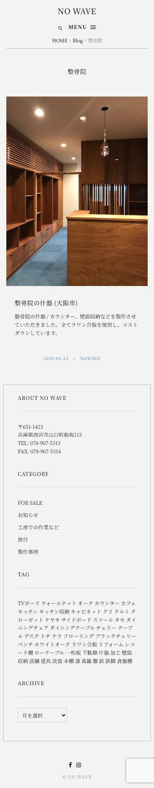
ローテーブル (49, 652)
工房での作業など (38, 527)
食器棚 (124, 661)
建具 (46, 661)
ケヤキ (52, 619)
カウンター (107, 603)
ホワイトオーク (52, 644)
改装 (57, 661)
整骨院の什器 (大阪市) (46, 302)
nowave (91, 358)
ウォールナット (59, 603)
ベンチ (25, 644)
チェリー (106, 627)
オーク (85, 603)
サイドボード (76, 619)
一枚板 (73, 652)
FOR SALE (30, 502)
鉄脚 (110, 661)
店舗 (34, 661)
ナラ (57, 636)
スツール (103, 619)
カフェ (128, 603)
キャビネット (86, 611)
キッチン (28, 611)
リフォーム (111, 644)
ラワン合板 (84, 644)
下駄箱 (90, 652)
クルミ (122, 611)
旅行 (23, 539)
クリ (108, 611)
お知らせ (28, 515)
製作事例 (28, 551)
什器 (104, 652)
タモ (120, 619)
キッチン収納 (54, 611)
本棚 (69, 661)
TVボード (29, 603)
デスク (31, 636)
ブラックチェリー (115, 636)
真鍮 (86, 661)
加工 (115, 652)
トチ (45, 636)
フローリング (78, 636)
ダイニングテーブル (72, 627)
